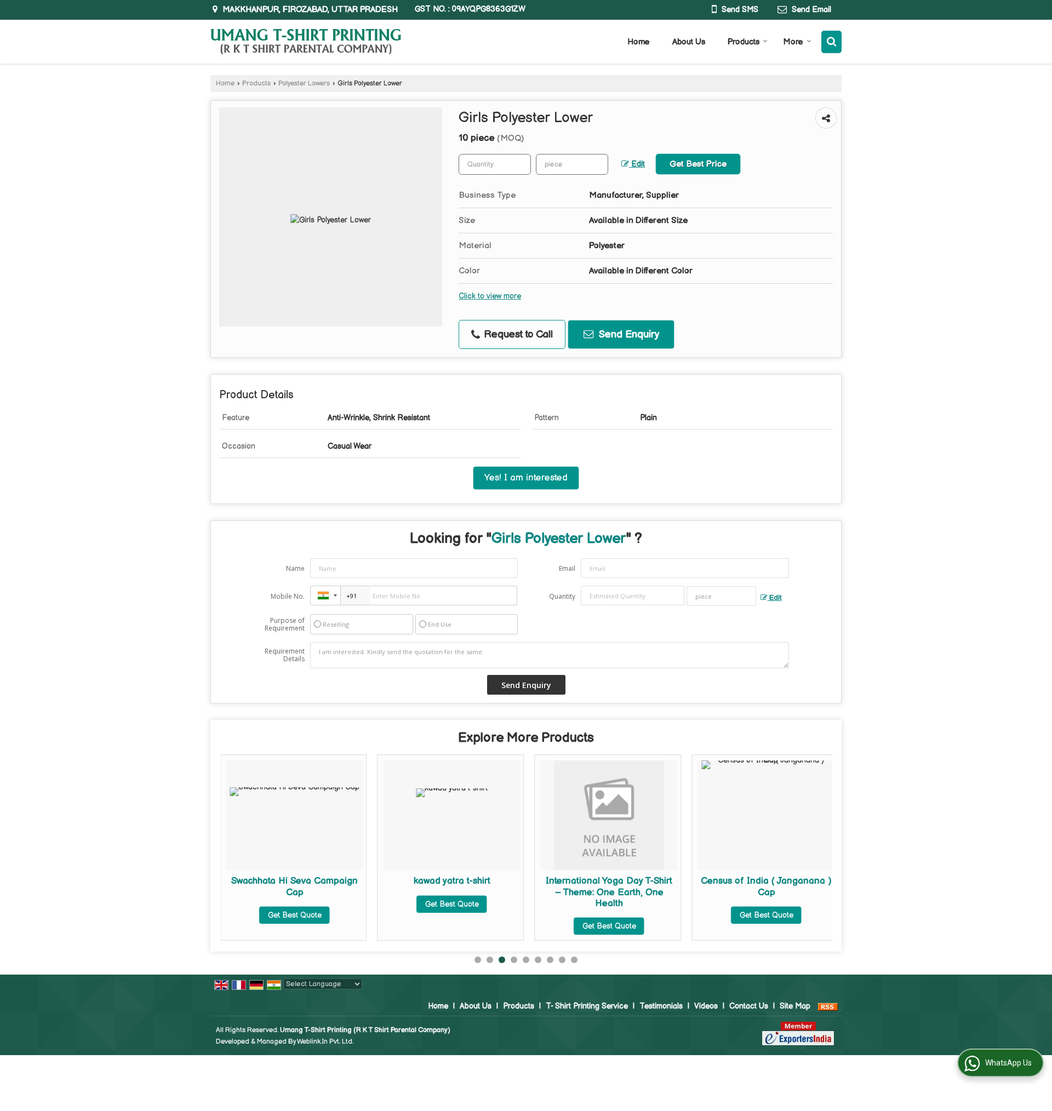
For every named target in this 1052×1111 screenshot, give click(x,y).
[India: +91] (325, 595)
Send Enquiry (627, 334)
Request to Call (517, 334)
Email (567, 568)
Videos (706, 1006)
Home (638, 42)
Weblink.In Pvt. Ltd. (325, 1042)
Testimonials (661, 1006)
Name (295, 568)
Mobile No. (288, 596)
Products (743, 42)
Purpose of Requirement (285, 624)
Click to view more (490, 296)
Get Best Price (698, 164)
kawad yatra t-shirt (452, 880)
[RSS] (828, 1006)
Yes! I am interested (526, 477)
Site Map (795, 1006)
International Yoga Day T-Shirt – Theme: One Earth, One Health (609, 891)
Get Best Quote (295, 915)
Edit (637, 164)
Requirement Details (285, 655)
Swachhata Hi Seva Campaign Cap (294, 886)
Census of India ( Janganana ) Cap (766, 886)
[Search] (831, 42)
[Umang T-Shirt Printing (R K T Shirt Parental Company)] (305, 41)
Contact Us (748, 1006)
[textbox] (572, 164)
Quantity (562, 596)
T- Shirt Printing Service (587, 1006)
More (793, 42)
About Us (688, 42)
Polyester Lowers (304, 83)
